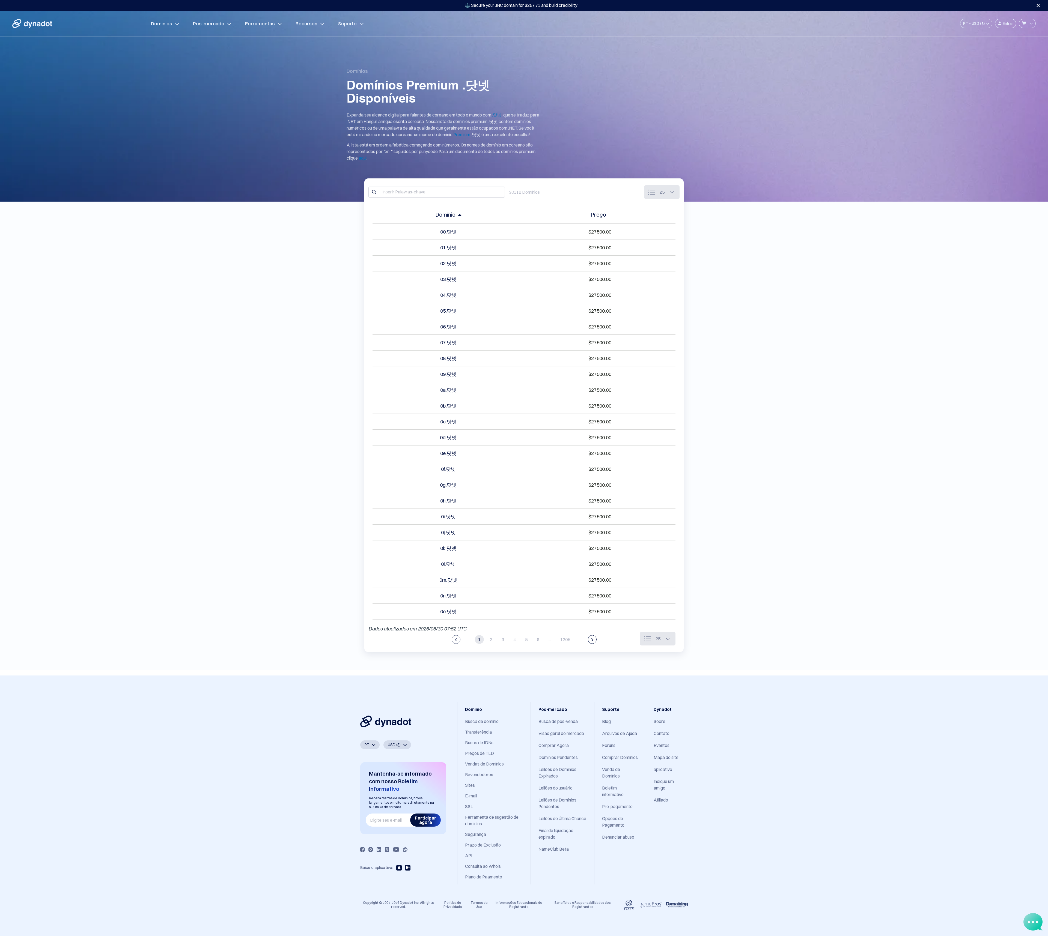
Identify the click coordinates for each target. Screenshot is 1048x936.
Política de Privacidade (452, 904)
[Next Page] (592, 639)
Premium (461, 134)
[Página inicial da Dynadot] (32, 23)
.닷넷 (497, 115)
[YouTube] (396, 849)
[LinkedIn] (379, 849)
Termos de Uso (479, 904)
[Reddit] (405, 849)
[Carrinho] (1027, 23)
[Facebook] (362, 849)
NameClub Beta (553, 849)
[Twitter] (387, 849)
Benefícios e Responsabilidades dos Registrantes (583, 904)
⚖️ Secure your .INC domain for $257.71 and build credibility (521, 5)
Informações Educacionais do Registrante (519, 904)
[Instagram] (370, 849)
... (550, 639)
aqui (363, 158)
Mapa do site (666, 757)
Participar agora (425, 820)
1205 (565, 639)
